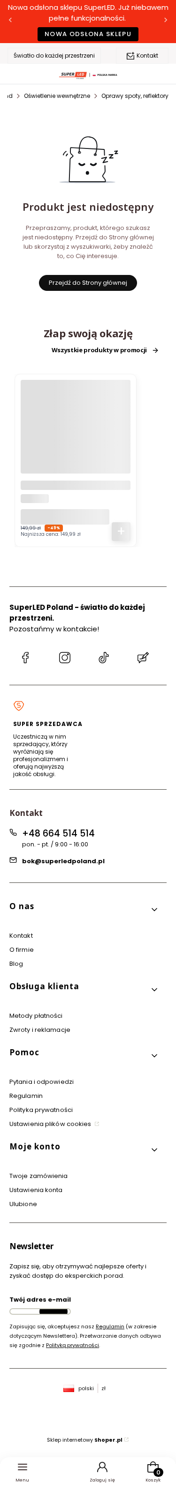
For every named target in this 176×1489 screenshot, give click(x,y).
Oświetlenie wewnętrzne (57, 96)
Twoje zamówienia (38, 1175)
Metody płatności (36, 1015)
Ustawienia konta (36, 1189)
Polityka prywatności (41, 1109)
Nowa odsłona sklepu (88, 34)
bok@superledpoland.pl (63, 861)
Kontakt (147, 55)
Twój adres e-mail (40, 1299)
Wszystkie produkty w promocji (99, 350)
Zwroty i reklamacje (39, 1029)
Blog (16, 963)
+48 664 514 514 (58, 833)
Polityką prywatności (72, 1345)
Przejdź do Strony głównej (88, 282)
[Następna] (165, 22)
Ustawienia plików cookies (51, 1123)
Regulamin (26, 1095)
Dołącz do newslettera (53, 1311)
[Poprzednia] (10, 22)
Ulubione (23, 1204)
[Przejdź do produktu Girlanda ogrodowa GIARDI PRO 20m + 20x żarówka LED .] (75, 434)
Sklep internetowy (84, 1440)
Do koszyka (121, 531)
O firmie (21, 949)
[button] (84, 910)
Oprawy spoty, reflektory (134, 96)
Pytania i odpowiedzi (41, 1081)
